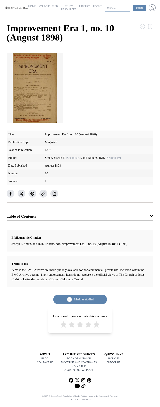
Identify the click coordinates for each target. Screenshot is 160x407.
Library (84, 6)
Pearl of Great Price (79, 370)
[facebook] (10, 194)
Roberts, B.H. (96, 157)
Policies (113, 358)
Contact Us (45, 362)
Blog (45, 358)
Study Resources (68, 8)
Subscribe (114, 362)
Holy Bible (79, 366)
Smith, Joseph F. (55, 157)
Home (32, 6)
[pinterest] (32, 194)
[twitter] (21, 194)
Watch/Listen (48, 6)
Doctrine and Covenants (79, 362)
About (97, 6)
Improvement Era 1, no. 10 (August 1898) (89, 243)
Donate (139, 7)
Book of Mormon (79, 358)
